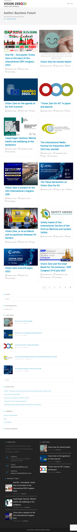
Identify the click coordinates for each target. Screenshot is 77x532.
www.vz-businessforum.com (21, 473)
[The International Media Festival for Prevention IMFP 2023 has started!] (8, 357)
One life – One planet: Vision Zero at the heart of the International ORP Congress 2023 (27, 391)
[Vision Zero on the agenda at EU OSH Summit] (8, 334)
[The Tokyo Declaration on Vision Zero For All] (8, 369)
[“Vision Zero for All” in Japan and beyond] (8, 346)
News (69, 66)
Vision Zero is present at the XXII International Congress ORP (20, 191)
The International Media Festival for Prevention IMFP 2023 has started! (55, 146)
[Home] (4, 19)
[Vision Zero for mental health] (8, 322)
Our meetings (11, 72)
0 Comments (53, 156)
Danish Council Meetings (10, 415)
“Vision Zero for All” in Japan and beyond (27, 345)
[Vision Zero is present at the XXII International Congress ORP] (8, 516)
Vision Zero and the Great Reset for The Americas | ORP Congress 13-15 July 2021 (56, 267)
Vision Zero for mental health (56, 62)
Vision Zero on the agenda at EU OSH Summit (28, 333)
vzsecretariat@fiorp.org (19, 467)
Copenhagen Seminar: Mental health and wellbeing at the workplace (20, 141)
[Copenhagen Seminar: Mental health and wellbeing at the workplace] (8, 502)
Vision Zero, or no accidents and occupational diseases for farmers (20, 234)
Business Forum (11, 19)
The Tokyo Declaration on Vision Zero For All (28, 368)
